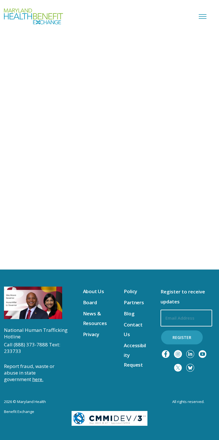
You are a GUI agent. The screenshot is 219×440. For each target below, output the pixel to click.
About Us (93, 291)
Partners (134, 302)
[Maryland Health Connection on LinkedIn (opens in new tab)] (190, 354)
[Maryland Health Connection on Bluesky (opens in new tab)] (190, 368)
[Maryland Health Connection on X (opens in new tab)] (178, 368)
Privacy (91, 334)
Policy (130, 291)
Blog (129, 313)
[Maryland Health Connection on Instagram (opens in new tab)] (178, 354)
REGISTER (182, 337)
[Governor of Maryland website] (33, 302)
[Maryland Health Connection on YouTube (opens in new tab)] (202, 354)
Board (90, 302)
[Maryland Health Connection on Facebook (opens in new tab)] (166, 354)
